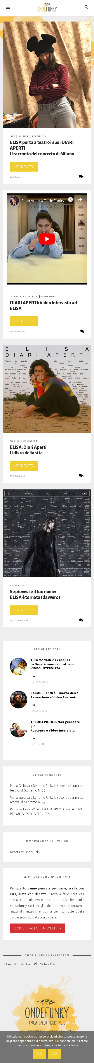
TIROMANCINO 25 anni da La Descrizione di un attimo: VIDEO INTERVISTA (53, 664)
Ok (39, 1053)
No (54, 1053)
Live (12, 136)
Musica (24, 136)
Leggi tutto (26, 168)
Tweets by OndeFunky (25, 852)
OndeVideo (49, 296)
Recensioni (40, 136)
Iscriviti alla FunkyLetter (38, 928)
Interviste (17, 296)
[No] (88, 1047)
